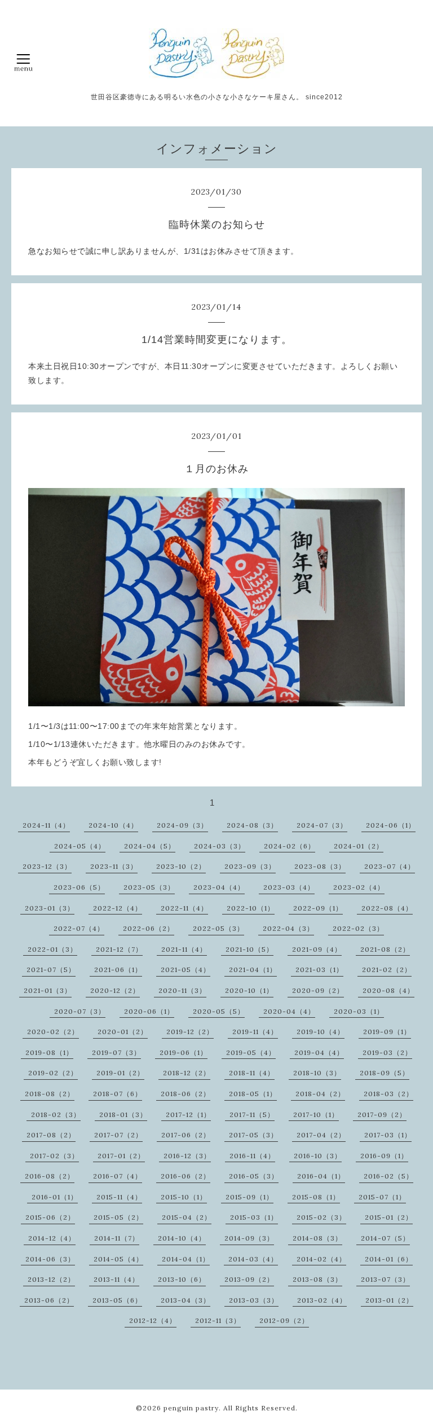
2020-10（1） (249, 990)
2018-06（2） (185, 1093)
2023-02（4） (359, 887)
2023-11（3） (114, 866)
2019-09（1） (387, 1031)
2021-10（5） (249, 949)
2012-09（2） (284, 1320)
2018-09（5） (384, 1073)
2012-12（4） (152, 1320)
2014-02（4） (321, 1259)
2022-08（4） (387, 908)
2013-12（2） (51, 1279)
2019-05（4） (251, 1052)
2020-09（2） (318, 990)
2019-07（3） (116, 1052)
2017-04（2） (321, 1135)
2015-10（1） (184, 1197)
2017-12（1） (188, 1114)
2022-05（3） (218, 928)
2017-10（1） (316, 1114)
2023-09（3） (250, 866)
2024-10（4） (113, 825)
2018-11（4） (252, 1073)
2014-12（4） (52, 1238)
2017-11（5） (252, 1114)
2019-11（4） (255, 1031)
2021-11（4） (184, 949)
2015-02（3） (321, 1217)
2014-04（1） (186, 1259)
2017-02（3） (54, 1155)
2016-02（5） (388, 1176)
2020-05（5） (219, 1011)
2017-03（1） (388, 1135)
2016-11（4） (252, 1155)
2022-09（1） (318, 908)
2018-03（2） (388, 1093)
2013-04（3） (185, 1300)
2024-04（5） (149, 846)
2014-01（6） (389, 1259)
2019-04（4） (319, 1052)
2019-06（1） (183, 1052)
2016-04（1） (321, 1176)
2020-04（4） (289, 1011)
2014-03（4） (253, 1259)
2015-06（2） (50, 1217)
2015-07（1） (382, 1197)
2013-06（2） (49, 1300)
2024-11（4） (46, 825)
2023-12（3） (47, 866)
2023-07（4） (389, 866)
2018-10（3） (317, 1073)
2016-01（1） (55, 1197)
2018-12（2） (186, 1073)
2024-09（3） (182, 825)
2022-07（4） (79, 928)
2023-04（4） (219, 887)
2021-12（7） (119, 949)
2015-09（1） (249, 1197)
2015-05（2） (118, 1217)
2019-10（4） (320, 1031)
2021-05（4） (185, 969)
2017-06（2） (185, 1135)
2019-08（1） (49, 1052)
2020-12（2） (115, 990)
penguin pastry (191, 1408)
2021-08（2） (385, 949)
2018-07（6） (117, 1093)
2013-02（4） (322, 1300)
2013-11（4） (116, 1279)
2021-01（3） (48, 990)
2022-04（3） (288, 928)
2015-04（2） (186, 1217)
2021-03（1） (319, 969)
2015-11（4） (119, 1197)
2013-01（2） (389, 1300)
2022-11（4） (184, 908)
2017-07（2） (118, 1135)
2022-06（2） (148, 928)
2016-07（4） (117, 1176)
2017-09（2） (382, 1114)
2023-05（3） (149, 887)
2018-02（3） (56, 1114)
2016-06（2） (185, 1176)
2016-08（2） (49, 1176)
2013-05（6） (117, 1300)
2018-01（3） (123, 1114)
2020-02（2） (53, 1031)
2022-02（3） (358, 928)
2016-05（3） (254, 1176)
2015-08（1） (316, 1197)
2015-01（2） (389, 1217)
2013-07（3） (385, 1279)
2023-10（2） (181, 866)
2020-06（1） (149, 1011)
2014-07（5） (385, 1238)
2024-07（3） (322, 825)
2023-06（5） (79, 887)
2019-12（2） (190, 1031)
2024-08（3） (252, 825)
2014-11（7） (116, 1238)
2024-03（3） (219, 846)
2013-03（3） (254, 1300)
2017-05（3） (253, 1135)
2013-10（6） (182, 1279)
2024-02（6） (289, 846)
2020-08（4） (388, 990)
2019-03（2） (387, 1052)
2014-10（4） (182, 1238)
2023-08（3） (320, 866)
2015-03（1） (254, 1217)
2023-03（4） (289, 887)
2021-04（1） (253, 969)
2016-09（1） (384, 1155)
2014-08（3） (317, 1238)
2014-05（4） (118, 1259)
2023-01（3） (49, 908)
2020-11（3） (182, 990)
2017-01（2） (121, 1155)
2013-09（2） (249, 1279)
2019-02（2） (53, 1073)
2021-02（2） (387, 969)
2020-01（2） (123, 1031)
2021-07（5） (51, 969)
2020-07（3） (79, 1011)
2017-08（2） (51, 1135)
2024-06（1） (391, 825)
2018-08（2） (49, 1093)
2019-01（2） (120, 1073)
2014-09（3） (249, 1238)
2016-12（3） (187, 1155)
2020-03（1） (359, 1011)
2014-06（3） (50, 1259)
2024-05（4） (79, 846)
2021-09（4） (317, 949)
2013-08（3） (317, 1279)
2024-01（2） (358, 846)
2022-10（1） (251, 908)
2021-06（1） (118, 969)
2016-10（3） (318, 1155)
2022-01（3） (52, 949)
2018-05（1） (253, 1093)
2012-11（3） (218, 1320)
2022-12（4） (117, 908)
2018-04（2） (320, 1093)
